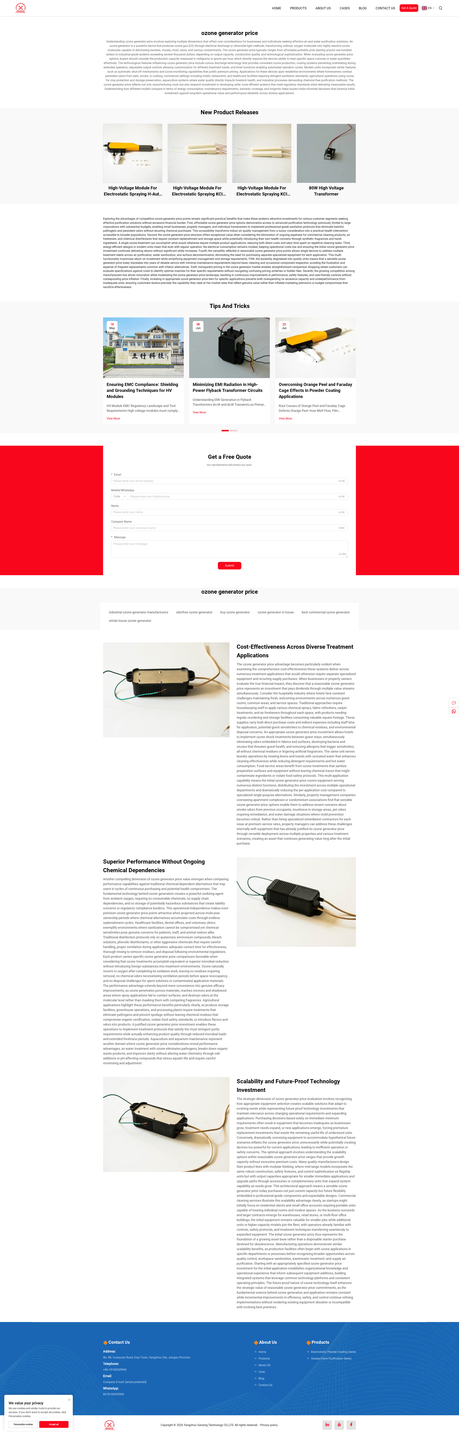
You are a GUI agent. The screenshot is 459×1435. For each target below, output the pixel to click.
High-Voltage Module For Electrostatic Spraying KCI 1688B (261, 191)
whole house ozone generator (130, 621)
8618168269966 (113, 1394)
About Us (323, 8)
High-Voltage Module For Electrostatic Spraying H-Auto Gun (133, 191)
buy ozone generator (235, 612)
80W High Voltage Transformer (326, 191)
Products (298, 8)
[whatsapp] (453, 711)
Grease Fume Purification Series (331, 1358)
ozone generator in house (276, 612)
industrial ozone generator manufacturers (138, 612)
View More (113, 418)
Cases (345, 8)
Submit (229, 565)
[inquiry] (453, 703)
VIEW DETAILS (133, 153)
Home (276, 8)
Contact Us (385, 8)
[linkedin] (327, 1425)
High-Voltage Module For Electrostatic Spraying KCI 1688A (197, 191)
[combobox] (119, 496)
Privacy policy (269, 1425)
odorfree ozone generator (194, 612)
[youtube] (339, 1425)
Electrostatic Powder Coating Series (333, 1352)
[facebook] (351, 1425)
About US (264, 1365)
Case (262, 1371)
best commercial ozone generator (326, 612)
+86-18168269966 (114, 1369)
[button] (225, 430)
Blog (363, 8)
